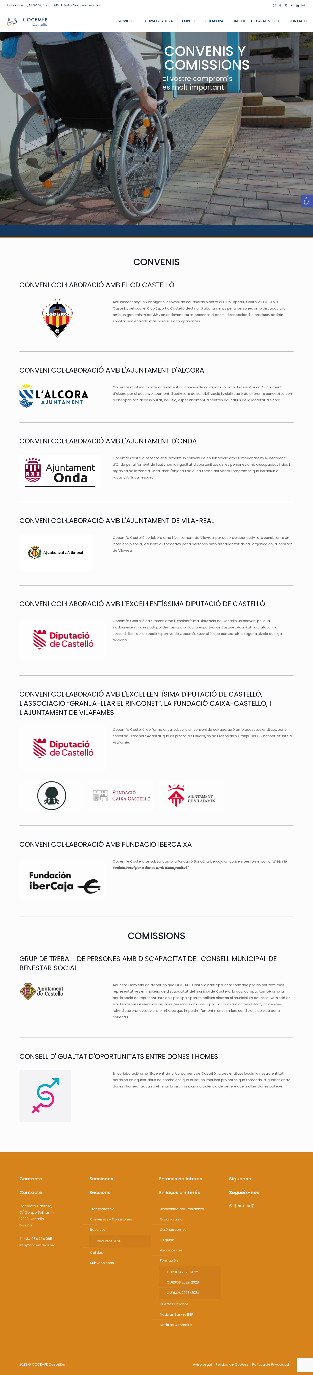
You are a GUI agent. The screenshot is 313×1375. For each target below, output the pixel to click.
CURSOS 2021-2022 (182, 1272)
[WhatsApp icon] (274, 5)
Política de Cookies (232, 1364)
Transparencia (102, 1208)
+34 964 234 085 (45, 5)
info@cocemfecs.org (83, 5)
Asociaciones (171, 1250)
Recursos (98, 1229)
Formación (169, 1260)
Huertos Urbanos (174, 1304)
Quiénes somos (173, 1229)
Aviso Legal (202, 1364)
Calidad (96, 1252)
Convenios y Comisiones (111, 1219)
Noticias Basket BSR (176, 1314)
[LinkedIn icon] (297, 5)
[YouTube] (244, 1205)
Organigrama (171, 1219)
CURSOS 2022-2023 (183, 1282)
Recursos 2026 (109, 1241)
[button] (307, 201)
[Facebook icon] (280, 5)
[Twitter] (239, 1205)
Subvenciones (102, 1262)
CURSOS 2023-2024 (183, 1292)
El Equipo (167, 1239)
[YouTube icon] (291, 5)
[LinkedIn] (248, 1205)
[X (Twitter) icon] (286, 5)
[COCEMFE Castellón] (27, 21)
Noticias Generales (176, 1324)
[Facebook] (235, 1205)
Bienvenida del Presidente (182, 1208)
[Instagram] (252, 1205)
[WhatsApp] (231, 1205)
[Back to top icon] (294, 1367)
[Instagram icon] (303, 5)
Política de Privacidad (270, 1364)
